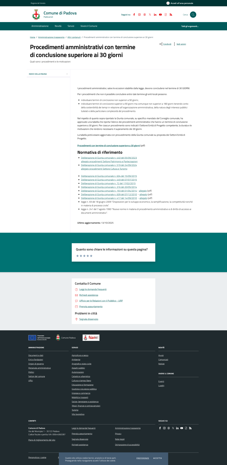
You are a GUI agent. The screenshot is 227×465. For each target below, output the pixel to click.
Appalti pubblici (78, 367)
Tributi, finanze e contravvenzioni (86, 405)
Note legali (120, 439)
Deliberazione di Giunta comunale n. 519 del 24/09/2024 (109, 165)
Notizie (161, 363)
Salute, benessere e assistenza (85, 401)
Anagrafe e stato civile (81, 363)
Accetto (157, 458)
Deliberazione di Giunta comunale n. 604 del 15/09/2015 (109, 176)
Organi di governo (36, 363)
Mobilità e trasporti (80, 397)
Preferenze (142, 458)
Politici (31, 372)
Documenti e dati (35, 355)
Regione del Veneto (38, 3)
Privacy (118, 433)
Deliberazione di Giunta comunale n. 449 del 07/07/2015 (109, 179)
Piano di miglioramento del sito (41, 439)
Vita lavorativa (78, 414)
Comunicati (163, 359)
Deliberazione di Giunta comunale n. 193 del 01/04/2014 (109, 190)
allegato (143, 190)
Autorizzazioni (78, 372)
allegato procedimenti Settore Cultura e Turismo (104, 169)
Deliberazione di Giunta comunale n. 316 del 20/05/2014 (109, 187)
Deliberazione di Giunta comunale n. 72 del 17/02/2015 (108, 183)
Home (32, 37)
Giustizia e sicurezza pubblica (84, 389)
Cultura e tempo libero (81, 380)
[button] (193, 14)
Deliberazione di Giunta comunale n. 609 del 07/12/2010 (109, 194)
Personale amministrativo (39, 367)
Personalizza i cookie (37, 457)
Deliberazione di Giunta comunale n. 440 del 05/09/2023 (109, 158)
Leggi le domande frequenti (84, 428)
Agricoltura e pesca (80, 355)
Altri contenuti (74, 37)
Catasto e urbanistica (81, 376)
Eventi (161, 381)
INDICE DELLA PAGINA (38, 74)
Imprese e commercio (81, 393)
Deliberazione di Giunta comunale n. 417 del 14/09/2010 (109, 198)
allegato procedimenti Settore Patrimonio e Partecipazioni (109, 161)
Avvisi (161, 355)
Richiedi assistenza (80, 444)
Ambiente (76, 359)
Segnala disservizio (80, 439)
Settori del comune (36, 376)
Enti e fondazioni (35, 359)
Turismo (75, 410)
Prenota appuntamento (82, 433)
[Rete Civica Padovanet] (92, 338)
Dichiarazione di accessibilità (127, 444)
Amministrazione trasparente (51, 37)
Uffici (30, 380)
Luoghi (161, 385)
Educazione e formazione (82, 384)
